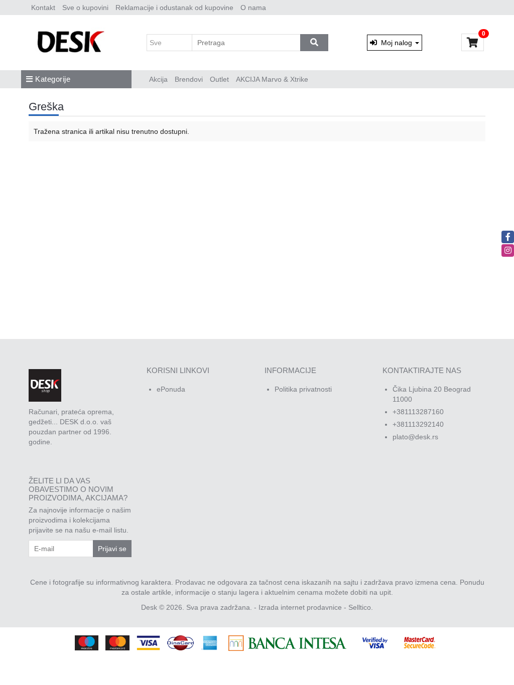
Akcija (158, 79)
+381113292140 (418, 424)
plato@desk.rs (415, 437)
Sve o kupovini (85, 8)
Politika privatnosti (303, 389)
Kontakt (43, 8)
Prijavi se (112, 549)
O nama (253, 8)
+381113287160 (418, 412)
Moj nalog (395, 43)
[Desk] (72, 42)
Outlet (219, 79)
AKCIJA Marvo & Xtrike (272, 79)
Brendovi (189, 79)
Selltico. (360, 607)
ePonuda (171, 389)
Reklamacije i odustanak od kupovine (174, 8)
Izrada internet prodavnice (300, 607)
